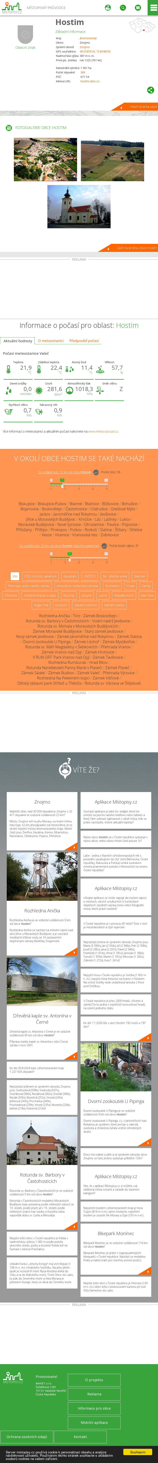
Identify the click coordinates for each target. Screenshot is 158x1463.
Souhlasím (137, 1452)
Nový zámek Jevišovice (35, 636)
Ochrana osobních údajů (27, 1436)
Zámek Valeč (88, 672)
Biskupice (27, 503)
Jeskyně (87, 595)
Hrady (130, 586)
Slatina (106, 529)
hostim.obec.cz (90, 81)
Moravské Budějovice (36, 524)
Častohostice (76, 508)
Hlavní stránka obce (143, 107)
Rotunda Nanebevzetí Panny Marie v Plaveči (64, 667)
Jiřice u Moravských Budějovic (51, 519)
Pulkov (76, 529)
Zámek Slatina (129, 636)
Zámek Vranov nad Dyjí (62, 652)
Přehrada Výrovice (118, 672)
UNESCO (89, 576)
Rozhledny (112, 586)
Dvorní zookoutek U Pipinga (47, 641)
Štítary (120, 529)
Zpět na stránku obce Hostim (137, 248)
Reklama (94, 1394)
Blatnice (92, 503)
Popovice (129, 524)
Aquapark (69, 576)
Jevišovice (108, 514)
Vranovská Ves (84, 534)
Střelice (135, 529)
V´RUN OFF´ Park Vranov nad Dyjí (61, 657)
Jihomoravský (88, 38)
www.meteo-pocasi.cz (103, 431)
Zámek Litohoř (86, 641)
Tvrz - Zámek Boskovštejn (95, 615)
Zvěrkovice (110, 534)
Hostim (69, 21)
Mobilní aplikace (94, 1422)
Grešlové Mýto (123, 508)
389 (83, 72)
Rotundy (69, 595)
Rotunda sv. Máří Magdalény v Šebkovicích (61, 646)
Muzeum (61, 605)
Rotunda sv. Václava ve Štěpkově (113, 683)
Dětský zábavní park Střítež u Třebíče (49, 683)
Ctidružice (99, 508)
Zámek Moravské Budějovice (57, 631)
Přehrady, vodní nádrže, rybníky (29, 586)
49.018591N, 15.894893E (95, 51)
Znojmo (85, 47)
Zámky (146, 586)
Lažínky (110, 519)
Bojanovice (30, 508)
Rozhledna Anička (54, 615)
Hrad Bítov (98, 662)
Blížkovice (110, 503)
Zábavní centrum (85, 605)
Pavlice (113, 524)
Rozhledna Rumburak (67, 662)
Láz (98, 519)
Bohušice (129, 503)
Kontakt (80, 1436)
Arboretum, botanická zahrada (77, 586)
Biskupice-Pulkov (52, 503)
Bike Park (147, 595)
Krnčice (85, 519)
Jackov (45, 514)
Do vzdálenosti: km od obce (64, 472)
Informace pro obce (94, 1408)
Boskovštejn (52, 508)
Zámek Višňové (106, 678)
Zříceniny (11, 595)
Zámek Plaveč (117, 667)
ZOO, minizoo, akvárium (40, 576)
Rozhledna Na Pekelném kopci (63, 678)
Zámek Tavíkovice (108, 657)
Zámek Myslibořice (119, 641)
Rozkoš (91, 529)
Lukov (125, 519)
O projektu (94, 1379)
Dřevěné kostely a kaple (40, 595)
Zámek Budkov (61, 672)
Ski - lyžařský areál (115, 576)
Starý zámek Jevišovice (104, 631)
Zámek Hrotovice (99, 652)
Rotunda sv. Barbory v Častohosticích (57, 621)
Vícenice (62, 534)
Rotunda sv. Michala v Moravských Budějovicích (78, 626)
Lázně (103, 595)
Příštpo (41, 529)
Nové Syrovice (69, 524)
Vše (15, 576)
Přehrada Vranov (115, 646)
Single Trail (41, 605)
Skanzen (139, 576)
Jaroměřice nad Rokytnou (75, 514)
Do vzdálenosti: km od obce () (59, 546)
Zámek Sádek (33, 672)
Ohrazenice (94, 524)
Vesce (47, 534)
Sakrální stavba (114, 605)
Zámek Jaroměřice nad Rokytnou (85, 636)
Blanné (76, 503)
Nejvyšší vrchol (124, 595)
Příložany (24, 529)
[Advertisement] (79, 290)
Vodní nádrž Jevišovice (111, 621)
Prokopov (59, 529)
